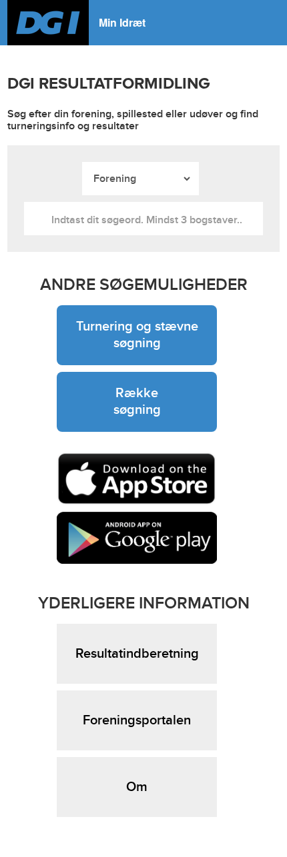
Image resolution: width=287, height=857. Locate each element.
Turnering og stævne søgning (137, 335)
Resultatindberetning (137, 654)
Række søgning (137, 401)
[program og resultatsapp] (137, 478)
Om (137, 787)
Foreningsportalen (137, 720)
